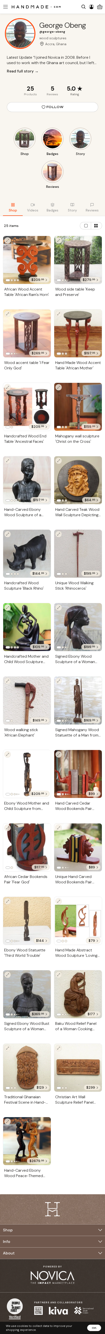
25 (30, 88)
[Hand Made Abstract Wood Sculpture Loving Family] (78, 921)
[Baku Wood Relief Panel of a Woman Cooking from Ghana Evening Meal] (78, 994)
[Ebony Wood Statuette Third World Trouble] (27, 921)
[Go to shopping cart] (100, 6)
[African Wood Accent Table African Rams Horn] (27, 260)
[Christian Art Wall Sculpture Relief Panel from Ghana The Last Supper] (78, 1068)
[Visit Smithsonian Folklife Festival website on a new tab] (38, 1310)
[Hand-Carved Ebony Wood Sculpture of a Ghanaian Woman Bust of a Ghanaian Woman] (27, 480)
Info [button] (6, 1241)
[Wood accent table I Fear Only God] (27, 333)
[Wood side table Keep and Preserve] (78, 260)
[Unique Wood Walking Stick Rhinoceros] (78, 554)
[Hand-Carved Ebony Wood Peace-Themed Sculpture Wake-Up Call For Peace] (27, 1141)
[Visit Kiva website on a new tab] (58, 1311)
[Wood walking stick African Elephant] (27, 700)
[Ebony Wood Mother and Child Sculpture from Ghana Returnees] (27, 774)
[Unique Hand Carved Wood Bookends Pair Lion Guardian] (78, 847)
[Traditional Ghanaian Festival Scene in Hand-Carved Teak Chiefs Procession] (27, 1068)
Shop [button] (8, 1230)
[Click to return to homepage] (36, 6)
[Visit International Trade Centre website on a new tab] (84, 1310)
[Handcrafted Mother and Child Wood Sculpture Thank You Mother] (27, 627)
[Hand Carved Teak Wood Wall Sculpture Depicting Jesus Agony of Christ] (78, 480)
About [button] (9, 1253)
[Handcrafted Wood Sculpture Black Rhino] (27, 554)
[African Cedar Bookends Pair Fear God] (27, 847)
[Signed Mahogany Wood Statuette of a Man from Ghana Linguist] (78, 700)
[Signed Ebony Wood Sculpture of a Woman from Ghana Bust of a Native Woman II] (78, 627)
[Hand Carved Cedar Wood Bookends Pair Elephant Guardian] (78, 774)
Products (30, 94)
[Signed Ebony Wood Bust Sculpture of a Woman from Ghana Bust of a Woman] (27, 994)
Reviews (52, 94)
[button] (5, 6)
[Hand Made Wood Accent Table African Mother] (78, 333)
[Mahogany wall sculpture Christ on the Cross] (78, 407)
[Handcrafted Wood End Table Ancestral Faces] (27, 407)
